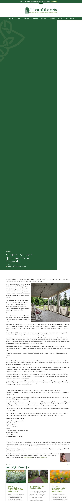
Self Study (43, 18)
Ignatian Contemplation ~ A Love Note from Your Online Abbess (15, 489)
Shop (66, 18)
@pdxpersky (43, 457)
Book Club (26, 18)
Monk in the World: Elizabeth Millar (37, 487)
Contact (72, 18)
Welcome (10, 18)
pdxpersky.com (27, 457)
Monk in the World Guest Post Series (18, 266)
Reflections (52, 18)
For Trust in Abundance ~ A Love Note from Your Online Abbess (59, 489)
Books (18, 18)
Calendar (60, 18)
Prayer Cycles (34, 18)
